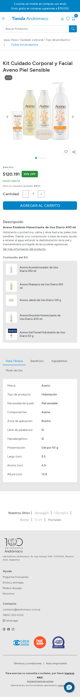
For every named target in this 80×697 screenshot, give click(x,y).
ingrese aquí (63, 685)
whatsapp (11, 620)
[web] (4, 629)
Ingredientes (59, 361)
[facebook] (8, 629)
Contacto (9, 603)
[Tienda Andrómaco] (30, 18)
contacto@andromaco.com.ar (21, 609)
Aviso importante (56, 663)
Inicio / (7, 42)
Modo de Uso (14, 370)
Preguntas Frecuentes (15, 577)
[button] (62, 19)
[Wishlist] (66, 152)
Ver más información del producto (24, 249)
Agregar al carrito (40, 205)
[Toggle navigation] (3, 18)
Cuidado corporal (31, 40)
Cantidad (11, 194)
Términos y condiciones (27, 663)
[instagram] (13, 629)
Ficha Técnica (14, 361)
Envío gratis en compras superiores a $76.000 (40, 8)
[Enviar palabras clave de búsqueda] (73, 28)
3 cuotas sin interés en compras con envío (40, 4)
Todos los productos (24, 44)
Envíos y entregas (13, 582)
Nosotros (8, 593)
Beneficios (37, 361)
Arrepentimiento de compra (40, 681)
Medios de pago (12, 588)
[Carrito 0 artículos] (76, 19)
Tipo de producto (57, 40)
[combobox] (36, 28)
